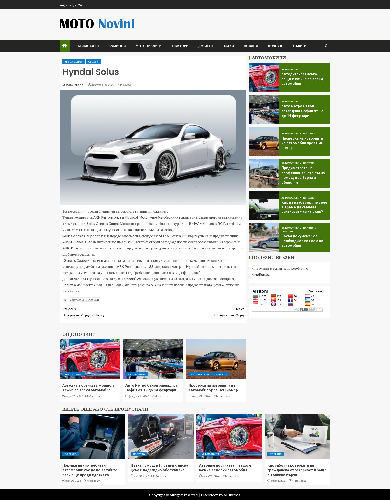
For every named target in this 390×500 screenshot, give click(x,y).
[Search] (326, 46)
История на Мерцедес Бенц (83, 312)
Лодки (228, 46)
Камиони (117, 46)
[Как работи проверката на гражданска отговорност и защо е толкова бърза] (297, 436)
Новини (251, 46)
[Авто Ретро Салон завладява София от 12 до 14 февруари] (153, 359)
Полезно (275, 46)
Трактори (179, 46)
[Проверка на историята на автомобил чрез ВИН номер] (216, 359)
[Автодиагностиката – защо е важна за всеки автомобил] (90, 359)
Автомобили (87, 46)
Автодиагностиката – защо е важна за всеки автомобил (302, 79)
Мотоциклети (149, 46)
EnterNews (209, 495)
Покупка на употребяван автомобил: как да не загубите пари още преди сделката (89, 470)
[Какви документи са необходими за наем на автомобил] (264, 237)
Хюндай (93, 299)
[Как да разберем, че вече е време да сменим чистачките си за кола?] (264, 205)
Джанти (205, 46)
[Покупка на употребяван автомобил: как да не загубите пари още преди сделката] (92, 436)
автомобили (77, 299)
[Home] (64, 45)
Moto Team (95, 396)
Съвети (299, 46)
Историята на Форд (229, 312)
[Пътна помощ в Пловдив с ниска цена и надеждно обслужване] (161, 436)
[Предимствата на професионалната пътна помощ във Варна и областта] (264, 173)
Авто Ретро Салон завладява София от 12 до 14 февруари (302, 111)
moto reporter (75, 84)
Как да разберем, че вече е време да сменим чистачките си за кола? (304, 207)
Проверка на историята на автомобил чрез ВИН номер (302, 143)
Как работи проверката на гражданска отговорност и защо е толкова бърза (297, 470)
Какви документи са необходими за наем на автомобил (302, 241)
